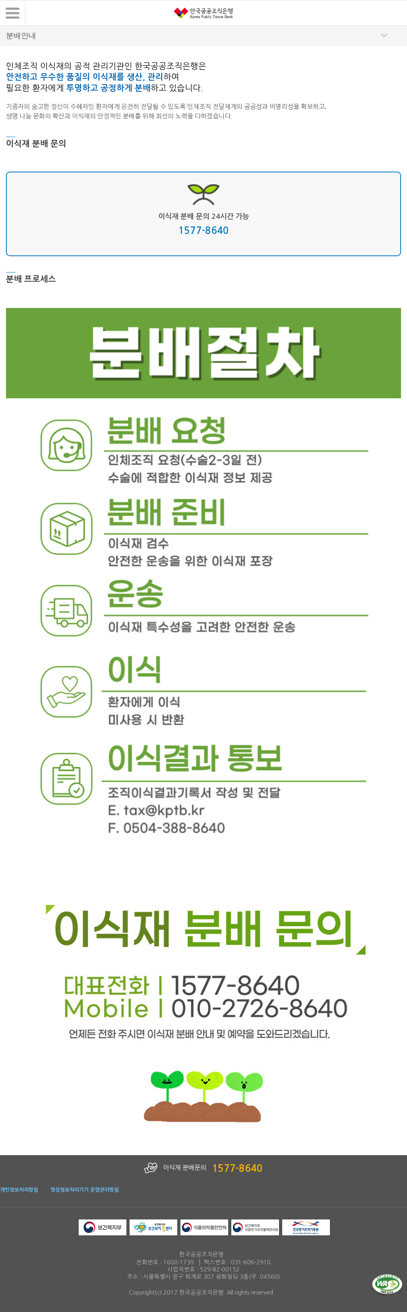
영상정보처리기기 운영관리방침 (84, 1189)
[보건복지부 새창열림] (102, 1227)
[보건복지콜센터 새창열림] (153, 1227)
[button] (12, 12)
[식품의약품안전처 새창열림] (204, 1227)
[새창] (387, 1284)
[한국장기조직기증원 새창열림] (306, 1227)
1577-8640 (203, 231)
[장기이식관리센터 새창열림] (255, 1227)
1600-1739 (178, 1262)
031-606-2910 (251, 1262)
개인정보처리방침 (19, 1189)
